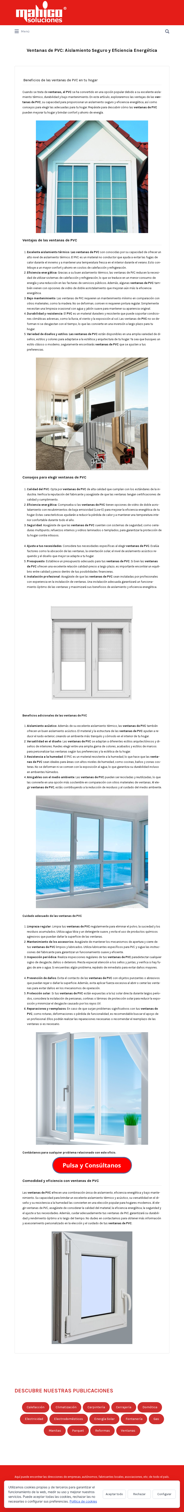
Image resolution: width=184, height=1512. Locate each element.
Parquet (78, 1431)
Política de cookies (83, 1501)
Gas (156, 1419)
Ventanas (128, 1431)
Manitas (55, 1431)
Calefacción (35, 1407)
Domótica (149, 1407)
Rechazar (139, 1494)
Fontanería (134, 1419)
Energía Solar (104, 1419)
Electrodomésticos (68, 1419)
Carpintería (96, 1407)
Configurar (164, 1494)
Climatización (66, 1407)
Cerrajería (123, 1407)
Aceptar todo (114, 1494)
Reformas (102, 1431)
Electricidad (34, 1419)
